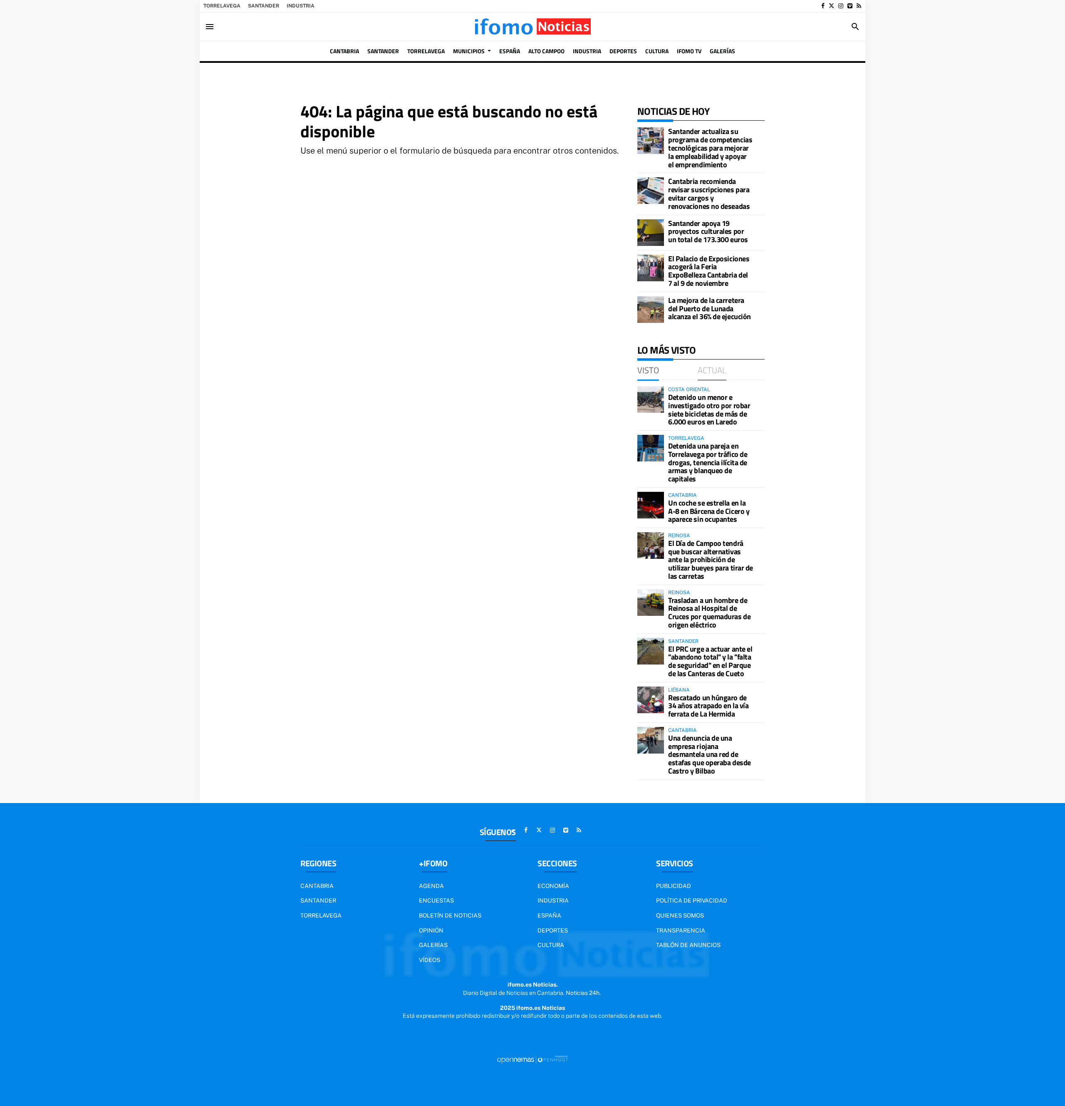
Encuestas (436, 900)
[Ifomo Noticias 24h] (532, 27)
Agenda (431, 886)
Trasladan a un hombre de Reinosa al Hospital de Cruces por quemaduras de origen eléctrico (709, 612)
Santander (263, 6)
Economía (553, 886)
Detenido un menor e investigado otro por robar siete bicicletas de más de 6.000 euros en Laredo (709, 409)
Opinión (431, 930)
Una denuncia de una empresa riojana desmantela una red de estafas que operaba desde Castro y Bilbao (709, 754)
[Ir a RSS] (859, 5)
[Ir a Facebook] (823, 5)
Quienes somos (680, 915)
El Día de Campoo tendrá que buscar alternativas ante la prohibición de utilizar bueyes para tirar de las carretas (710, 560)
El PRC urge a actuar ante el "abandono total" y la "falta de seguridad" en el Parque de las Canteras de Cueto (710, 661)
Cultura (550, 945)
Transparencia (680, 930)
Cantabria (317, 886)
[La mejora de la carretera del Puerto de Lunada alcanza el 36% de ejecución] (650, 309)
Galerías (433, 945)
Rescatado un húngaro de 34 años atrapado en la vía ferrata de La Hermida (708, 706)
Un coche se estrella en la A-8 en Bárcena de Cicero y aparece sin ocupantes (708, 511)
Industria (301, 6)
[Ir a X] (831, 5)
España (549, 915)
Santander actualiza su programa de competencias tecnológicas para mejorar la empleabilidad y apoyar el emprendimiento (710, 148)
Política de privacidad (691, 900)
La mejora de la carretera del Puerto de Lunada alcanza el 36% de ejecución (709, 308)
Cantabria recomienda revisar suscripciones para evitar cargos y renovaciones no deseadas (709, 193)
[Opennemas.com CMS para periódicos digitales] (532, 1059)
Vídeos (429, 960)
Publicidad (673, 886)
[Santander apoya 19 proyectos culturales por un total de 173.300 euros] (650, 232)
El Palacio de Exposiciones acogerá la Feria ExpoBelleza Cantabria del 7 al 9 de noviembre (708, 271)
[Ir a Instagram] (840, 5)
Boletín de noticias (450, 915)
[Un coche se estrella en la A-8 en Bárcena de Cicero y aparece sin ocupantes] (650, 505)
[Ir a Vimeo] (849, 5)
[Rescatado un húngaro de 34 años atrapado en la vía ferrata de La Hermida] (650, 700)
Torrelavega (221, 6)
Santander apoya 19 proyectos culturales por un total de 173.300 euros (708, 232)
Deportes (552, 930)
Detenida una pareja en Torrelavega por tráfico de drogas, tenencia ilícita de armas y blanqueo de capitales (707, 462)
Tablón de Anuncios (688, 945)
